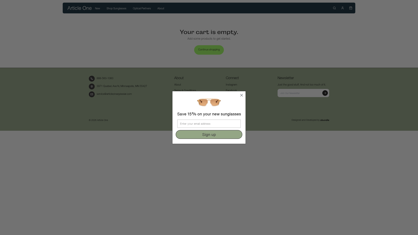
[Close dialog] (241, 95)
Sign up (209, 134)
